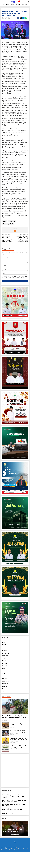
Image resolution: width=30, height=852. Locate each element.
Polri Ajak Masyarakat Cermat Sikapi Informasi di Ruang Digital (18, 731)
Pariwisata (4, 678)
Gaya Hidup (5, 655)
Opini (3, 673)
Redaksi (19, 847)
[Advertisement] (15, 770)
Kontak (11, 848)
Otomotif (4, 676)
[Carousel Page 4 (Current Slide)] (17, 834)
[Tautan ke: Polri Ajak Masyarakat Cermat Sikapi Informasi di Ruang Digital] (5, 733)
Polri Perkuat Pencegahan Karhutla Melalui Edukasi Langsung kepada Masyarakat (18, 723)
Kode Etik (17, 848)
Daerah (4, 644)
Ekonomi (4, 650)
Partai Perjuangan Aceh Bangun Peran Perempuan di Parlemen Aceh (14, 830)
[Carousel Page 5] (18, 834)
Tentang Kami (4, 848)
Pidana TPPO (12, 221)
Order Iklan (24, 848)
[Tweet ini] (21, 18)
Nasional (8, 18)
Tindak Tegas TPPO (8, 224)
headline (4, 18)
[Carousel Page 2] (13, 834)
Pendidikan (5, 683)
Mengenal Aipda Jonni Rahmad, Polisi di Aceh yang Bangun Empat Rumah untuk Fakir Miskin (18, 739)
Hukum (4, 660)
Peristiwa (4, 686)
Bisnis (3, 642)
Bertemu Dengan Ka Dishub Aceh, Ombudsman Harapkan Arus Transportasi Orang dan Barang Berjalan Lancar (8, 239)
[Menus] (2, 2)
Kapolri (5, 221)
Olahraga (4, 671)
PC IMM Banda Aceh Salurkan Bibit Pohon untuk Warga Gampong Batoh (18, 746)
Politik (3, 688)
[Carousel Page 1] (11, 834)
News (3, 668)
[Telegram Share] (23, 18)
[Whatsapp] (26, 18)
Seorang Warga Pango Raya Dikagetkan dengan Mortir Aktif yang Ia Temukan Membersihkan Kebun (22, 238)
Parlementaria (5, 681)
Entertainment (5, 653)
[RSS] (15, 231)
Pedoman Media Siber (6, 849)
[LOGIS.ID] (15, 1)
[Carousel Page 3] (15, 834)
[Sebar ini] (18, 18)
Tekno (3, 691)
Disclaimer (16, 849)
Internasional (5, 663)
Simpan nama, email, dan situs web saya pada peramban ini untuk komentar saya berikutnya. (14, 277)
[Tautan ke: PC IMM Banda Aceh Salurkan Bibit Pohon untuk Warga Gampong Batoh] (5, 748)
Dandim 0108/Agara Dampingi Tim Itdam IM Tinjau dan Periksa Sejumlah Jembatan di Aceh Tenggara (14, 716)
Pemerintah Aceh (8, 648)
